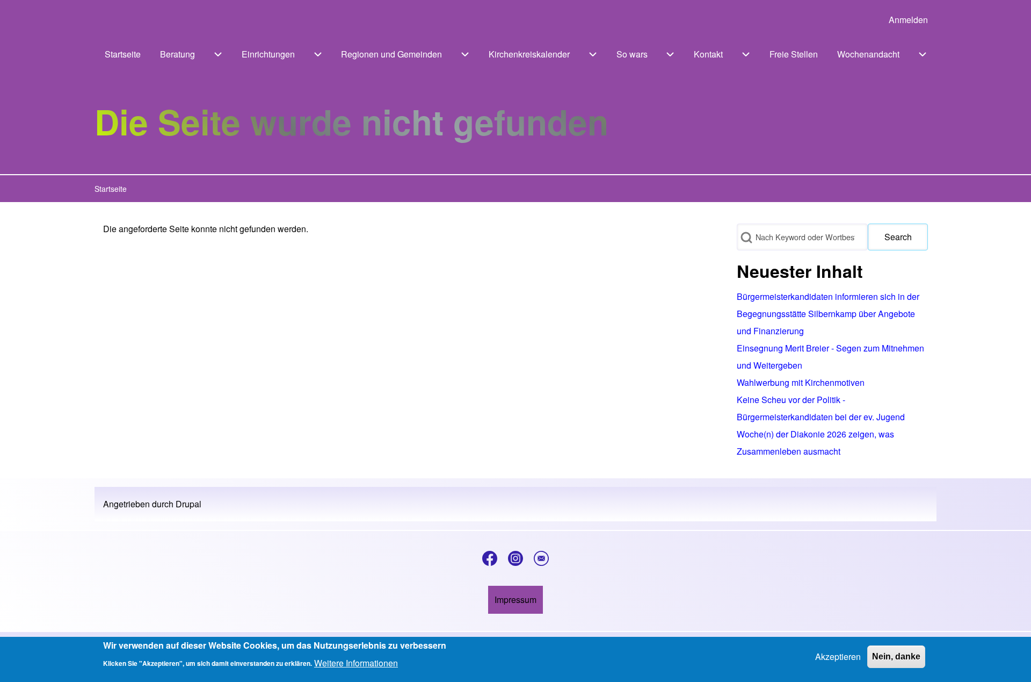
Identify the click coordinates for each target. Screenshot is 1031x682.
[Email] (541, 558)
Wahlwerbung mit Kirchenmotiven (801, 382)
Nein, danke (896, 656)
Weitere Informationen (356, 662)
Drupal (188, 504)
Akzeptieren (838, 656)
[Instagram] (515, 558)
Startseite (111, 188)
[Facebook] (489, 558)
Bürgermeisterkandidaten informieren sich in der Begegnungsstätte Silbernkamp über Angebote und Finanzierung (828, 313)
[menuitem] (908, 20)
